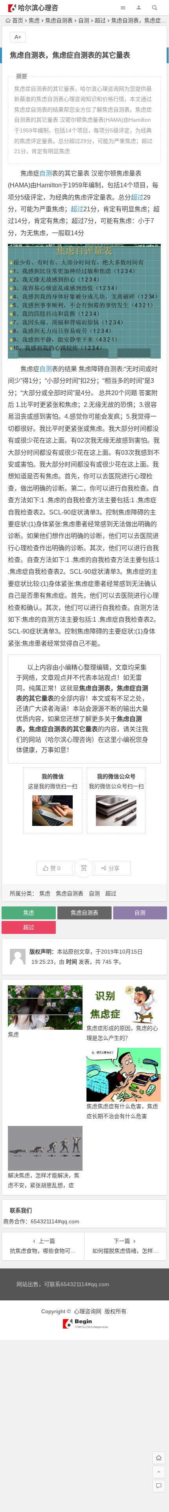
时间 (71, 962)
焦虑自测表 (59, 20)
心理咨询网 (87, 1311)
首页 (17, 20)
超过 (100, 20)
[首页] (158, 1458)
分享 (113, 868)
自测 (83, 20)
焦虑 (34, 20)
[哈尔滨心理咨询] (84, 1327)
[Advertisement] (84, 1424)
